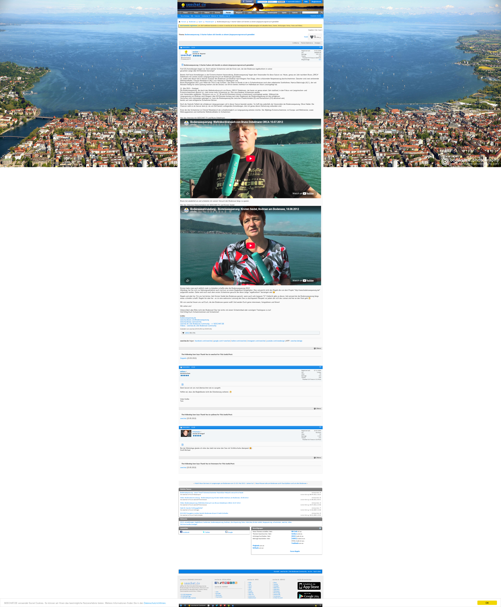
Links (250, 13)
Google (230, 532)
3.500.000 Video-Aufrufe (188, 598)
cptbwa (187, 333)
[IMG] (293, 536)
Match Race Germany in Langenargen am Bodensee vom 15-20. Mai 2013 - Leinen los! (224, 483)
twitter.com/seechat (238, 341)
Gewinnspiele (272, 13)
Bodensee (192, 22)
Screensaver (277, 596)
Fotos (196, 13)
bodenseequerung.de (188, 318)
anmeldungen (189, 522)
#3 (320, 427)
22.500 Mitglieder (186, 594)
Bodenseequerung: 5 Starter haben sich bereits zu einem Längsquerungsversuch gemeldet (220, 35)
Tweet (306, 37)
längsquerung (267, 522)
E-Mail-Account (278, 598)
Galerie (295, 13)
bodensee (206, 522)
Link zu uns (252, 596)
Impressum (219, 597)
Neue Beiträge (185, 16)
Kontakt (276, 571)
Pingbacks (256, 546)
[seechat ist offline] (186, 55)
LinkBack (295, 43)
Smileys (294, 534)
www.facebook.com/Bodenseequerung (194, 320)
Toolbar (276, 584)
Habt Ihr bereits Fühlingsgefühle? (191, 508)
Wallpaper (277, 591)
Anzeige (317, 43)
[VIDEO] (294, 538)
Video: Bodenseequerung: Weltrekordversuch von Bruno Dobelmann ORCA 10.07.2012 (210, 503)
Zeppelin (183, 358)
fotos (243, 522)
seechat (183, 418)
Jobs (217, 592)
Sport (200, 22)
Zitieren (318, 348)
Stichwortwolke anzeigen (188, 524)
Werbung (218, 595)
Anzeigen (276, 586)
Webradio (276, 589)
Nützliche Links (223, 16)
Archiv (310, 571)
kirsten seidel (257, 522)
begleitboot (199, 522)
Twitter (207, 532)
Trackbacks (295, 543)
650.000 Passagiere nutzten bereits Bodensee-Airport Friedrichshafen (204, 513)
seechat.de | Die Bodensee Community (293, 571)
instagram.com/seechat (256, 341)
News (250, 586)
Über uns (251, 594)
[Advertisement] (250, 562)
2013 (182, 522)
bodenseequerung (217, 522)
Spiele (284, 13)
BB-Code (294, 531)
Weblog (251, 593)
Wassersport (209, 22)
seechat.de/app (296, 341)
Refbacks (256, 548)
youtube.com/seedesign (276, 341)
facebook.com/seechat (203, 341)
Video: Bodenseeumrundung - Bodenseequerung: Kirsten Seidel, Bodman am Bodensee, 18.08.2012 (214, 498)
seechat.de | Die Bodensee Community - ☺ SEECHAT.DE (202, 324)
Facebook (186, 532)
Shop (275, 582)
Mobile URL (277, 594)
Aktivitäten (261, 13)
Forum (228, 13)
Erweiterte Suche (316, 16)
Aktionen (213, 16)
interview (249, 522)
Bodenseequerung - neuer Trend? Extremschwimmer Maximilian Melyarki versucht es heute (211, 493)
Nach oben (317, 571)
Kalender (197, 16)
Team (250, 587)
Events (217, 13)
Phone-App (277, 593)
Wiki (250, 589)
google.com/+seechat (222, 341)
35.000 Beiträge (185, 596)
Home (185, 13)
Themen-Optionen (306, 43)
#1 (320, 47)
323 (320, 59)
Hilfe (306, 2)
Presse (250, 591)
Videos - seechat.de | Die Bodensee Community (198, 326)
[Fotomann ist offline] (186, 433)
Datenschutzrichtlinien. (155, 603)
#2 (320, 367)
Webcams (276, 587)
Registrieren (316, 2)
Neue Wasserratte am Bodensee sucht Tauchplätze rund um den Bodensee (280, 483)
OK (487, 602)
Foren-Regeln (295, 551)
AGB (250, 584)
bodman (227, 522)
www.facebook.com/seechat (190, 322)
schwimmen (277, 522)
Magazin (239, 13)
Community (205, 16)
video (290, 522)
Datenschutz (252, 598)
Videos (207, 13)
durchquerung (236, 522)
